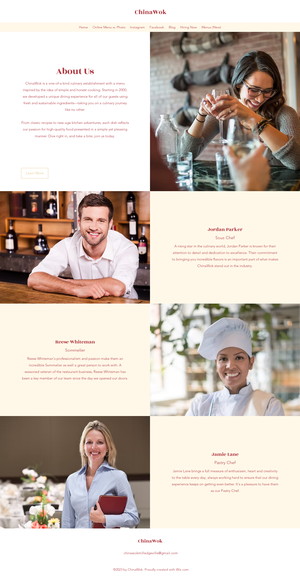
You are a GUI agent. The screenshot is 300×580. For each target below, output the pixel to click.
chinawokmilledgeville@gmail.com (151, 553)
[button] (34, 173)
